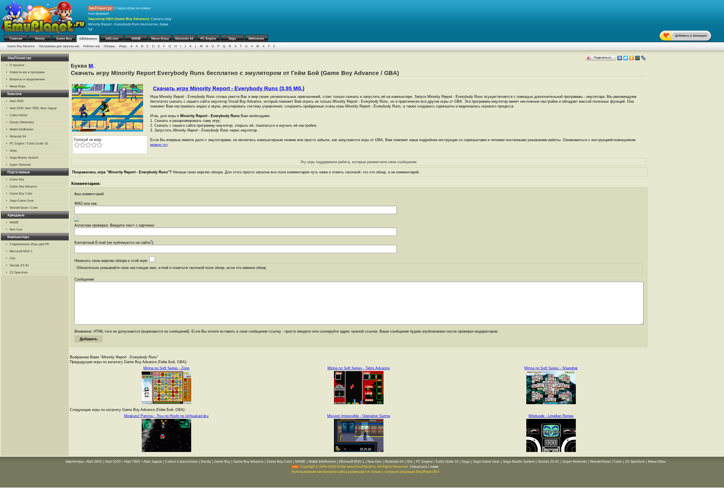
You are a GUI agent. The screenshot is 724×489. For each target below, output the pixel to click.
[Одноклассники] (632, 58)
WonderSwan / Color (24, 207)
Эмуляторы (74, 462)
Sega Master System (24, 157)
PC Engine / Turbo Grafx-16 (29, 143)
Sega (232, 38)
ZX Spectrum (19, 272)
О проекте (17, 65)
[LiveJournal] (644, 58)
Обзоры (109, 46)
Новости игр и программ (27, 72)
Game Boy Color (21, 193)
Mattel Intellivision (21, 129)
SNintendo (256, 38)
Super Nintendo (20, 164)
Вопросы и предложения (27, 79)
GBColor (111, 38)
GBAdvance (88, 38)
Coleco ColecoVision (181, 462)
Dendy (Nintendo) (22, 122)
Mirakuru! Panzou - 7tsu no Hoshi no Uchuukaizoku (166, 416)
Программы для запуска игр (59, 46)
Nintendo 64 (184, 38)
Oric (13, 258)
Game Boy (64, 38)
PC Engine (208, 38)
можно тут (159, 145)
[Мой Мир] (638, 58)
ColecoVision (18, 115)
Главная (16, 38)
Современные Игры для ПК (29, 244)
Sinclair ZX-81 (19, 265)
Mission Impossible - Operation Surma (358, 416)
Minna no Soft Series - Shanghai (551, 368)
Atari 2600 (16, 101)
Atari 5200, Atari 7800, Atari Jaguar (33, 108)
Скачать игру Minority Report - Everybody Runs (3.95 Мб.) (228, 88)
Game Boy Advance (21, 46)
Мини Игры (160, 38)
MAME (136, 38)
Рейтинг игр (91, 46)
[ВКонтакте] (620, 58)
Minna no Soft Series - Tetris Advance (358, 368)
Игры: (123, 46)
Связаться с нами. (424, 467)
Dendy (40, 38)
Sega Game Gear (22, 200)
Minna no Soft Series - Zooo (166, 368)
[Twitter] (626, 58)
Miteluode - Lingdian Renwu (551, 416)
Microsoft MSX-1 (21, 251)
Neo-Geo (16, 229)
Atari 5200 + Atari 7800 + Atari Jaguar (133, 462)
